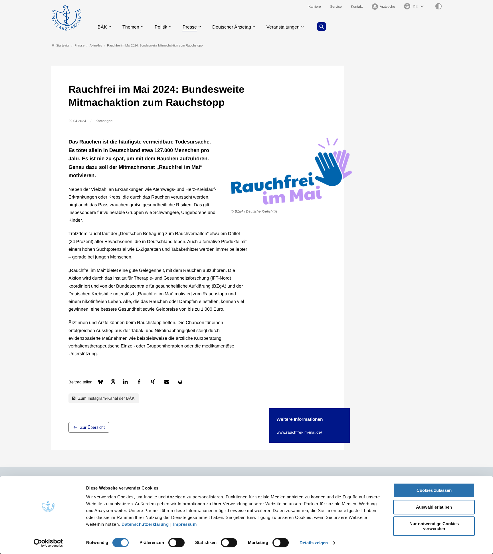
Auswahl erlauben (434, 507)
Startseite (62, 45)
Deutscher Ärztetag (231, 27)
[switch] (176, 542)
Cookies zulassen (434, 490)
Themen (130, 27)
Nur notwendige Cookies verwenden (434, 526)
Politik (161, 27)
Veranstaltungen (283, 27)
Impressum (185, 524)
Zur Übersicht (92, 427)
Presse (190, 27)
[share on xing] (153, 382)
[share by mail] (166, 382)
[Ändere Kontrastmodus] (438, 6)
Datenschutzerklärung (145, 524)
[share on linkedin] (125, 382)
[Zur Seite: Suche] (321, 26)
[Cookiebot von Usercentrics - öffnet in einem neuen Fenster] (48, 543)
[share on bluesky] (100, 381)
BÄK (102, 27)
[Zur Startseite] (66, 17)
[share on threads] (113, 382)
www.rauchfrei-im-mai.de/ (299, 432)
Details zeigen (314, 542)
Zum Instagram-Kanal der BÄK (106, 398)
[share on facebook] (139, 382)
